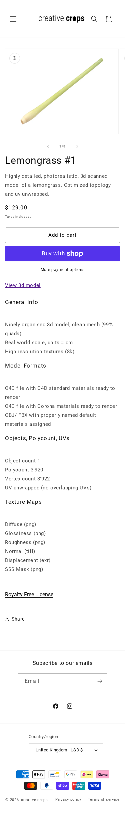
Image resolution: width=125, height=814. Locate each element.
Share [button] (18, 619)
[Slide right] (77, 146)
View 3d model (23, 285)
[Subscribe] (99, 681)
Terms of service (104, 799)
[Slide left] (48, 146)
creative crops (34, 800)
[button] (13, 19)
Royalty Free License (29, 594)
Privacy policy (68, 799)
